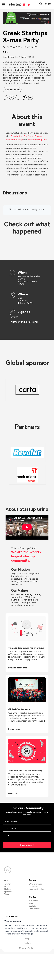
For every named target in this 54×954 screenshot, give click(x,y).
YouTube (32, 906)
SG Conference (35, 884)
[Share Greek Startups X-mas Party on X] (11, 97)
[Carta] (27, 389)
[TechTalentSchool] (27, 475)
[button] (40, 4)
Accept (27, 938)
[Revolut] (27, 452)
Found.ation (16, 136)
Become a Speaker (36, 889)
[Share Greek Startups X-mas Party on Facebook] (5, 97)
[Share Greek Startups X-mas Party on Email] (24, 97)
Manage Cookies (27, 948)
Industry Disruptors (37, 139)
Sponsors (7, 892)
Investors (7, 884)
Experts (7, 887)
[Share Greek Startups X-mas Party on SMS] (30, 97)
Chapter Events (35, 887)
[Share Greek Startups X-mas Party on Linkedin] (18, 97)
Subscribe (26, 845)
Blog (31, 903)
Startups (7, 889)
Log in (48, 4)
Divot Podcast (34, 909)
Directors (7, 894)
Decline (27, 943)
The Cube (28, 136)
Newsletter (33, 901)
